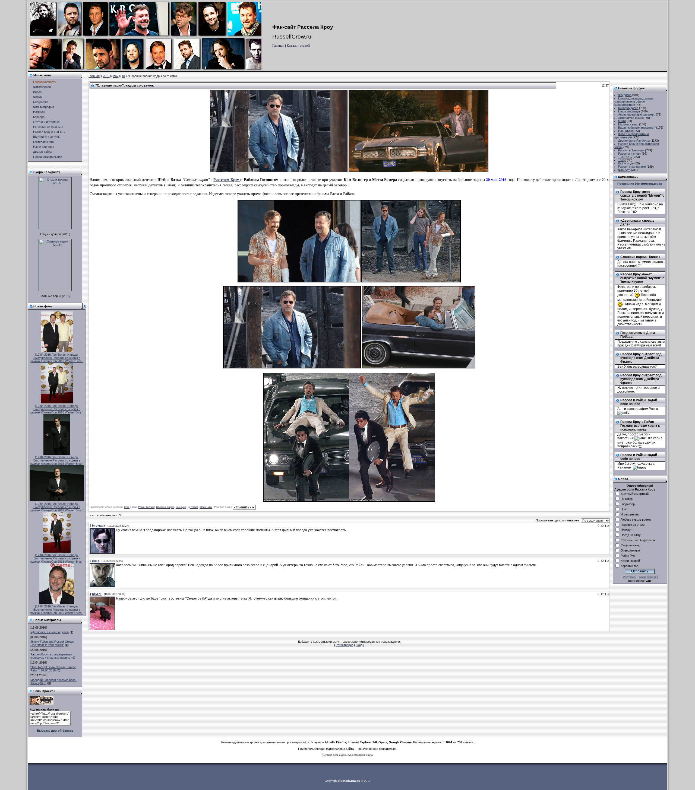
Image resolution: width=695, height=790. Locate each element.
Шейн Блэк (206, 507)
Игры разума (630, 514)
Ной (623, 509)
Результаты (629, 577)
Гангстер (627, 499)
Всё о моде (626, 163)
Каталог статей (298, 45)
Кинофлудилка (628, 108)
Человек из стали (633, 524)
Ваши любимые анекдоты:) (636, 127)
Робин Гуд (627, 555)
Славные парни (165, 507)
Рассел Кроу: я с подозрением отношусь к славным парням (51, 656)
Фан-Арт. (624, 169)
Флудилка (624, 95)
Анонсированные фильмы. (636, 114)
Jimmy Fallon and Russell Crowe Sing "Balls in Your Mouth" (52, 643)
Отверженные (630, 550)
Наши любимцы (629, 111)
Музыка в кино (628, 124)
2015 (106, 76)
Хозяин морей (630, 560)
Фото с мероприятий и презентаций (631, 135)
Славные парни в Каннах (640, 257)
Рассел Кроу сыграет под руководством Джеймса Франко (641, 358)
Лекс (126, 507)
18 (123, 76)
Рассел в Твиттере (631, 150)
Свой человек (630, 545)
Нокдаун (626, 529)
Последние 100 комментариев (639, 183)
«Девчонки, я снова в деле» (49, 632)
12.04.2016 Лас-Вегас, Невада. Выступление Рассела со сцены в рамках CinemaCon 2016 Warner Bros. (56, 358)
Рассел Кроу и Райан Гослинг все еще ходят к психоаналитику (640, 425)
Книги (622, 121)
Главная (278, 45)
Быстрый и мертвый (635, 493)
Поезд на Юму (631, 535)
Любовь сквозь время (636, 519)
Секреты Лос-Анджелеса (638, 540)
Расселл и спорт (629, 153)
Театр (622, 160)
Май (115, 76)
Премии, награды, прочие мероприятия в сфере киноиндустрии (634, 101)
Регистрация (344, 644)
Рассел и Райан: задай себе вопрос (638, 402)
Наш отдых (626, 130)
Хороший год (629, 566)
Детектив (193, 507)
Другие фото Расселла (634, 140)
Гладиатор (628, 504)
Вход (359, 644)
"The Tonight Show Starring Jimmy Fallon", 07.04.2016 (53, 668)
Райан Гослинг (146, 507)
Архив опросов (647, 577)
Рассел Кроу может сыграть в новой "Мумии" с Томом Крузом (642, 195)
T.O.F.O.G (625, 156)
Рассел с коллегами (632, 166)
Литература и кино (631, 117)
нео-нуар (181, 507)
